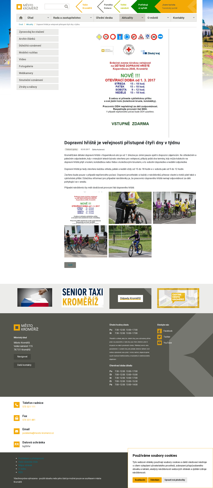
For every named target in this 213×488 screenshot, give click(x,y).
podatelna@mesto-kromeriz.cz (38, 433)
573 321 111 (28, 406)
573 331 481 (28, 419)
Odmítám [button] (154, 480)
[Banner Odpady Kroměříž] (130, 298)
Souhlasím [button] (140, 480)
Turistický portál (169, 6)
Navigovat (22, 356)
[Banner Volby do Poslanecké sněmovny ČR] (35, 297)
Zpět (70, 265)
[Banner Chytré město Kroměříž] (178, 298)
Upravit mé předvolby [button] (175, 480)
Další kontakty (24, 365)
